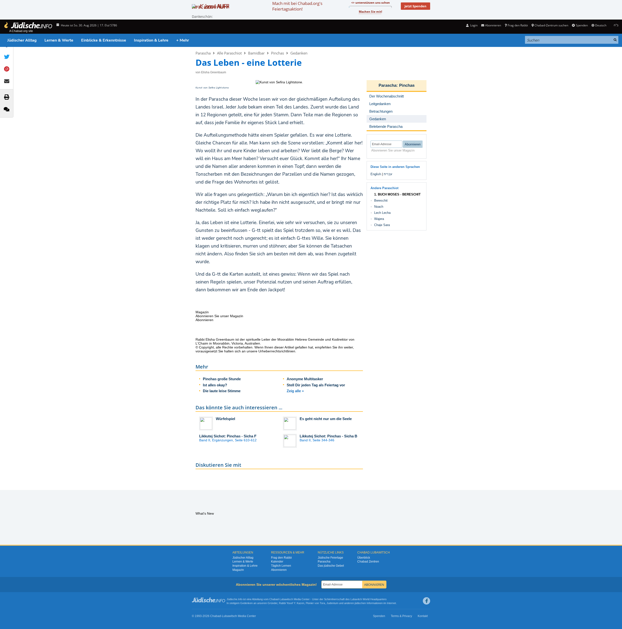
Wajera (379, 219)
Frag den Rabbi (518, 25)
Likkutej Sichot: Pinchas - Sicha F (227, 436)
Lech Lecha (382, 213)
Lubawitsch (286, 599)
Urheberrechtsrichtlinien (276, 351)
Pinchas (277, 53)
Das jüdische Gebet (331, 565)
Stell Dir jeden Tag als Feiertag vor (316, 385)
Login (473, 25)
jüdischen (360, 603)
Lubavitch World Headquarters (368, 599)
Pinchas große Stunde (222, 379)
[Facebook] (426, 601)
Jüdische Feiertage (330, 557)
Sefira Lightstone (218, 87)
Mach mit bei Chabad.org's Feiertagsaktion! (297, 6)
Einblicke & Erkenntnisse (103, 40)
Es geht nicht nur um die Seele (326, 419)
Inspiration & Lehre (151, 40)
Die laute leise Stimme (221, 391)
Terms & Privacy (401, 616)
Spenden (582, 25)
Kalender (277, 561)
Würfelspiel (225, 419)
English (376, 174)
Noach (378, 206)
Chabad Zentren (368, 561)
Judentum (332, 603)
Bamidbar (256, 53)
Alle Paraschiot (229, 53)
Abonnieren (279, 570)
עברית (388, 174)
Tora (322, 603)
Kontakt (423, 616)
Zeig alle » (295, 391)
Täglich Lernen (281, 565)
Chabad (274, 599)
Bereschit (381, 200)
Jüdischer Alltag (22, 40)
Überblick (363, 557)
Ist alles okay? (215, 385)
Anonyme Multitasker (305, 379)
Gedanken (298, 53)
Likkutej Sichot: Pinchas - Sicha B (328, 436)
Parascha (203, 53)
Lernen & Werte (58, 40)
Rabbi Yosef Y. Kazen (291, 603)
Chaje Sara (382, 225)
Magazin (238, 570)
